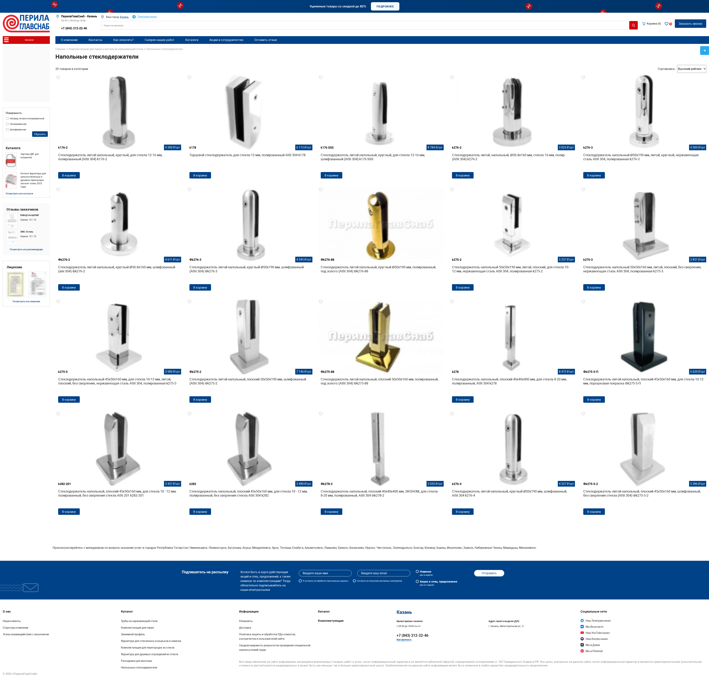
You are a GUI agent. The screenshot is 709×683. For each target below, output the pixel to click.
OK (486, 675)
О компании (69, 40)
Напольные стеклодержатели (139, 667)
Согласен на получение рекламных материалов (379, 581)
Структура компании (15, 627)
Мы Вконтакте (594, 626)
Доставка (245, 627)
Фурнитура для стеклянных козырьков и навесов (151, 640)
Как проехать (404, 639)
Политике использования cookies (429, 677)
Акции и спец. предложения (438, 583)
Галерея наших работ (159, 40)
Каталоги (13, 148)
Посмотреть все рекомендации (26, 249)
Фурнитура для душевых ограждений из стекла (149, 654)
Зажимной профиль (133, 634)
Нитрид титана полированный (27, 118)
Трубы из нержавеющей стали (139, 621)
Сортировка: (666, 69)
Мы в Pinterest (594, 651)
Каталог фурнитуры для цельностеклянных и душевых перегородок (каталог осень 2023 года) (33, 180)
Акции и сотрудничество (226, 40)
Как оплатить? (123, 40)
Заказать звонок (690, 23)
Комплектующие (331, 621)
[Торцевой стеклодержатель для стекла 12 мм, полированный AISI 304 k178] (249, 128)
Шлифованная (18, 129)
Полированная (18, 124)
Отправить (489, 573)
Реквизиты (246, 621)
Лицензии (14, 267)
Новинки (426, 573)
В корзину (69, 175)
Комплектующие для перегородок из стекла (147, 647)
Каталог (324, 611)
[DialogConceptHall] (26, 221)
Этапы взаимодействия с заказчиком (26, 634)
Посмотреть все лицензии (26, 301)
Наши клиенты (12, 621)
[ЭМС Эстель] (26, 237)
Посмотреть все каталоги (19, 193)
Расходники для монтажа (136, 660)
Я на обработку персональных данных (325, 581)
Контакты (95, 40)
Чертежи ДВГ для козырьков (29, 156)
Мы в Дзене (593, 645)
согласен (309, 581)
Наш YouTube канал (598, 632)
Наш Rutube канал (597, 638)
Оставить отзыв (265, 40)
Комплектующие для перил (137, 627)
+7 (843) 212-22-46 (74, 28)
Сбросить (40, 134)
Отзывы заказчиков (22, 209)
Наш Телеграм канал (598, 620)
